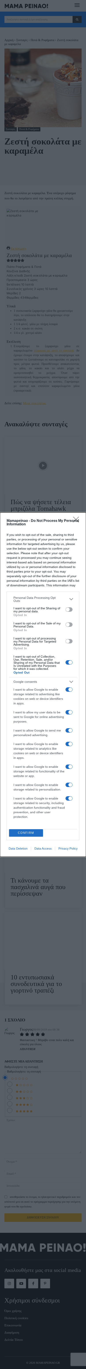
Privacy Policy (68, 848)
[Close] (77, 521)
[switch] (69, 609)
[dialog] (43, 684)
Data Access (43, 848)
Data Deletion (18, 848)
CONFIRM (26, 832)
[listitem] (43, 599)
